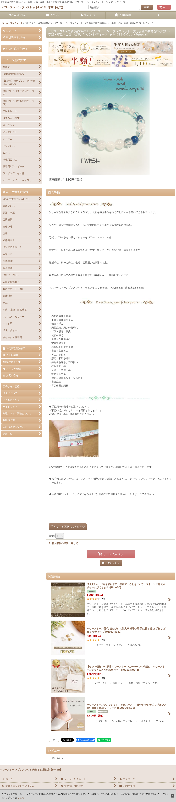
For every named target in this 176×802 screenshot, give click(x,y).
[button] (158, 15)
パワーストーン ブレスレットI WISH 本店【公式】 (33, 7)
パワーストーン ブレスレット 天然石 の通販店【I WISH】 (31, 769)
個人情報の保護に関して (65, 543)
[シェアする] (54, 740)
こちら (20, 797)
